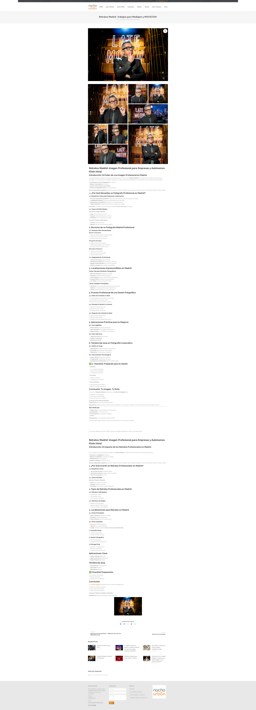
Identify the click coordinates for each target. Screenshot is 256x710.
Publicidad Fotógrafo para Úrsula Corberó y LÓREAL (130, 657)
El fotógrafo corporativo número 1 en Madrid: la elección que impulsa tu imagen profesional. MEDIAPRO (132, 648)
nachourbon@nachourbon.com (95, 702)
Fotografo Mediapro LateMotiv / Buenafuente (104, 657)
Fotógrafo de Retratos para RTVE (103, 646)
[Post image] (91, 647)
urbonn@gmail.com (163, 1)
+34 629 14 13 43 (92, 698)
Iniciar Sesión (93, 674)
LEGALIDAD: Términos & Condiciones (138, 697)
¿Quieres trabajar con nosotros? (137, 694)
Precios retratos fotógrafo (136, 692)
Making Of (132, 689)
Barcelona (93, 524)
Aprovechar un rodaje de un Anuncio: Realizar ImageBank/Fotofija (158, 647)
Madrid (125, 510)
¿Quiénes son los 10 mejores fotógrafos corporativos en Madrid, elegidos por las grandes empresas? (159, 659)
